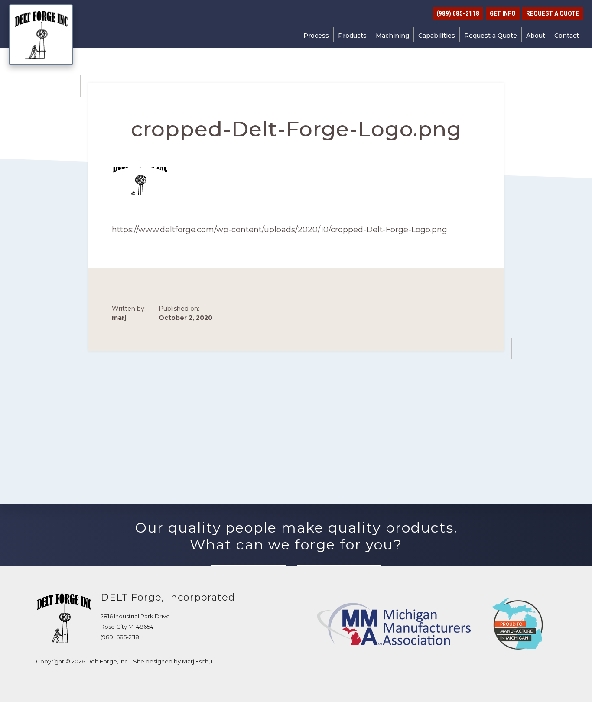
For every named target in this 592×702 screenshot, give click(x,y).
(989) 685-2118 (120, 637)
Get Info (503, 13)
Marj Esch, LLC (201, 661)
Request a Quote (552, 13)
